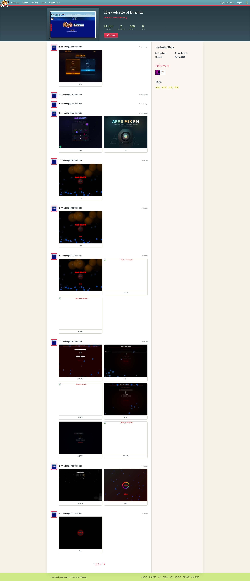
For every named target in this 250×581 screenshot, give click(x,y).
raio (157, 87)
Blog (165, 577)
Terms (186, 577)
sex (170, 87)
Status (178, 577)
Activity (35, 2)
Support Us (53, 2)
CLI (159, 577)
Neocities (54, 577)
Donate (152, 577)
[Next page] (103, 564)
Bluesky (83, 577)
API (171, 577)
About (144, 577)
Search (25, 2)
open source (64, 577)
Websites (15, 2)
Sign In (240, 2)
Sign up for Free (227, 2)
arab (176, 87)
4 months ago (143, 47)
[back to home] (5, 3)
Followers (162, 65)
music (164, 87)
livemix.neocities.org (115, 17)
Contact (195, 577)
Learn (43, 2)
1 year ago (144, 160)
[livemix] (54, 47)
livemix (63, 46)
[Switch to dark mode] (247, 2)
